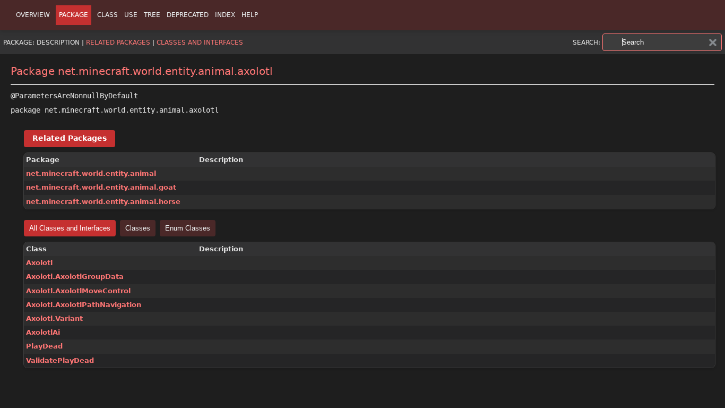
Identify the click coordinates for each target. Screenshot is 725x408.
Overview (33, 15)
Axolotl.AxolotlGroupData (75, 276)
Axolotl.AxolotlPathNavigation (83, 305)
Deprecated (188, 15)
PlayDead (44, 346)
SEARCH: (586, 42)
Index (225, 15)
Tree (152, 15)
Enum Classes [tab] (187, 228)
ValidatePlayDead (60, 360)
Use (130, 15)
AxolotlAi (43, 332)
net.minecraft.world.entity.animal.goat (101, 187)
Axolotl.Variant (54, 318)
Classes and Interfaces (200, 42)
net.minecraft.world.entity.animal (91, 173)
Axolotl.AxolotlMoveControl (78, 291)
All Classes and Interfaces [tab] (69, 228)
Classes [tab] (137, 228)
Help (249, 15)
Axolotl (39, 263)
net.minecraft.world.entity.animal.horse (103, 202)
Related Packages (118, 42)
